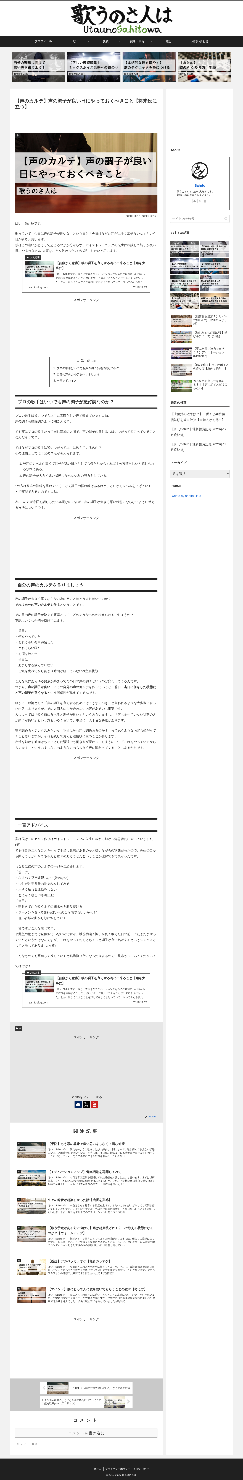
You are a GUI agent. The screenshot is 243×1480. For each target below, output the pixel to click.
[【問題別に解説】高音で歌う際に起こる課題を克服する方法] (214, 249)
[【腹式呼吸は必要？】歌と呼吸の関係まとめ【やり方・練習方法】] (214, 283)
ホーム (98, 1468)
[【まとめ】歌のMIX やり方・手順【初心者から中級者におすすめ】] (204, 67)
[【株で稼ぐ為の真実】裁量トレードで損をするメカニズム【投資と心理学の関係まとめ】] (214, 301)
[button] (226, 219)
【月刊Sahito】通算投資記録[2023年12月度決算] (198, 432)
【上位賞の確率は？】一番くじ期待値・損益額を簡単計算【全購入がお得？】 (199, 417)
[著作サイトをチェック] (78, 1104)
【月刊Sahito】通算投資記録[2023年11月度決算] (198, 447)
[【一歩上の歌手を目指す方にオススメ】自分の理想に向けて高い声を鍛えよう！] (38, 67)
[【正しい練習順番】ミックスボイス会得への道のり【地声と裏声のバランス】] (93, 67)
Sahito (199, 185)
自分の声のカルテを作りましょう (78, 374)
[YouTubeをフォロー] (94, 1104)
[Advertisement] (86, 120)
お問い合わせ (141, 1468)
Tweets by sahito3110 (185, 496)
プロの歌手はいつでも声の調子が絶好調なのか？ (88, 368)
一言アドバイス (67, 380)
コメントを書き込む (86, 1433)
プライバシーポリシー (117, 1468)
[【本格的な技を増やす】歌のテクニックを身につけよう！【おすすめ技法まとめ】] (149, 67)
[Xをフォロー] (86, 1104)
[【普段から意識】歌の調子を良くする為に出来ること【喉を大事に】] (184, 283)
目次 (81, 360)
